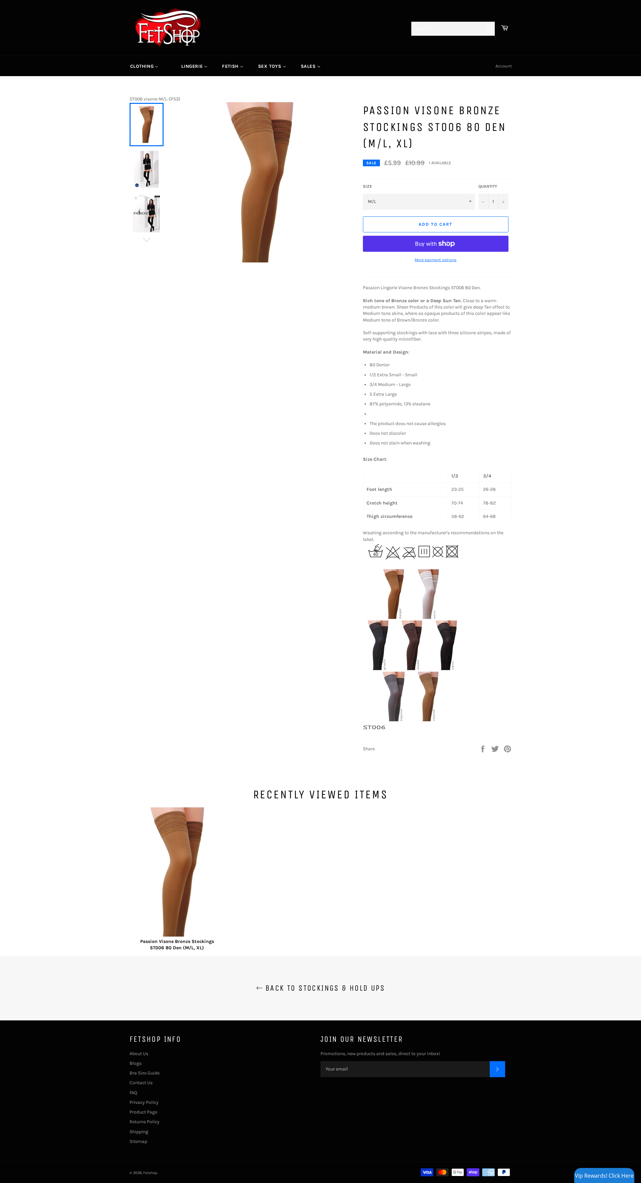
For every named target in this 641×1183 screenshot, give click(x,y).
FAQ (133, 1093)
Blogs (136, 1063)
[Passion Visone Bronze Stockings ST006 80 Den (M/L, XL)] (177, 872)
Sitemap (138, 1141)
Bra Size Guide (145, 1073)
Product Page (143, 1112)
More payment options (435, 259)
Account (503, 65)
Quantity (487, 186)
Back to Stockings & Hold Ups (324, 988)
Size (367, 186)
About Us (139, 1053)
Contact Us (141, 1083)
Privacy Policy (144, 1102)
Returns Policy (145, 1122)
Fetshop (150, 1173)
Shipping (139, 1132)
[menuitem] (144, 66)
